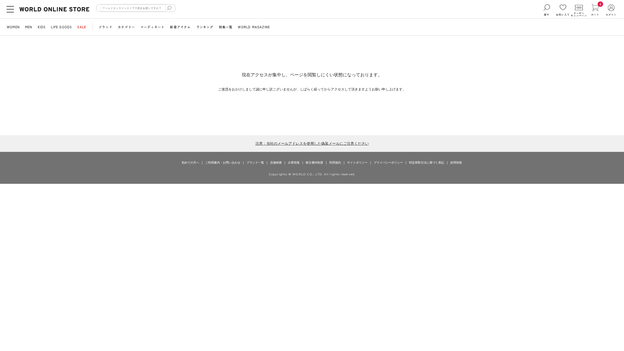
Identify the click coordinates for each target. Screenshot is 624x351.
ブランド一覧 (255, 162)
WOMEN (13, 27)
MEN (28, 27)
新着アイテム (180, 27)
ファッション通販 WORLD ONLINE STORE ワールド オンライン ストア (54, 9)
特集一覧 (226, 27)
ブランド (105, 27)
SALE (81, 27)
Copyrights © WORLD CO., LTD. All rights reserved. (312, 174)
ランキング (205, 27)
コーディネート (152, 27)
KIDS (42, 27)
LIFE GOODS (61, 27)
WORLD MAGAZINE (254, 27)
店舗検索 (276, 162)
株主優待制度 (314, 162)
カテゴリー (126, 27)
